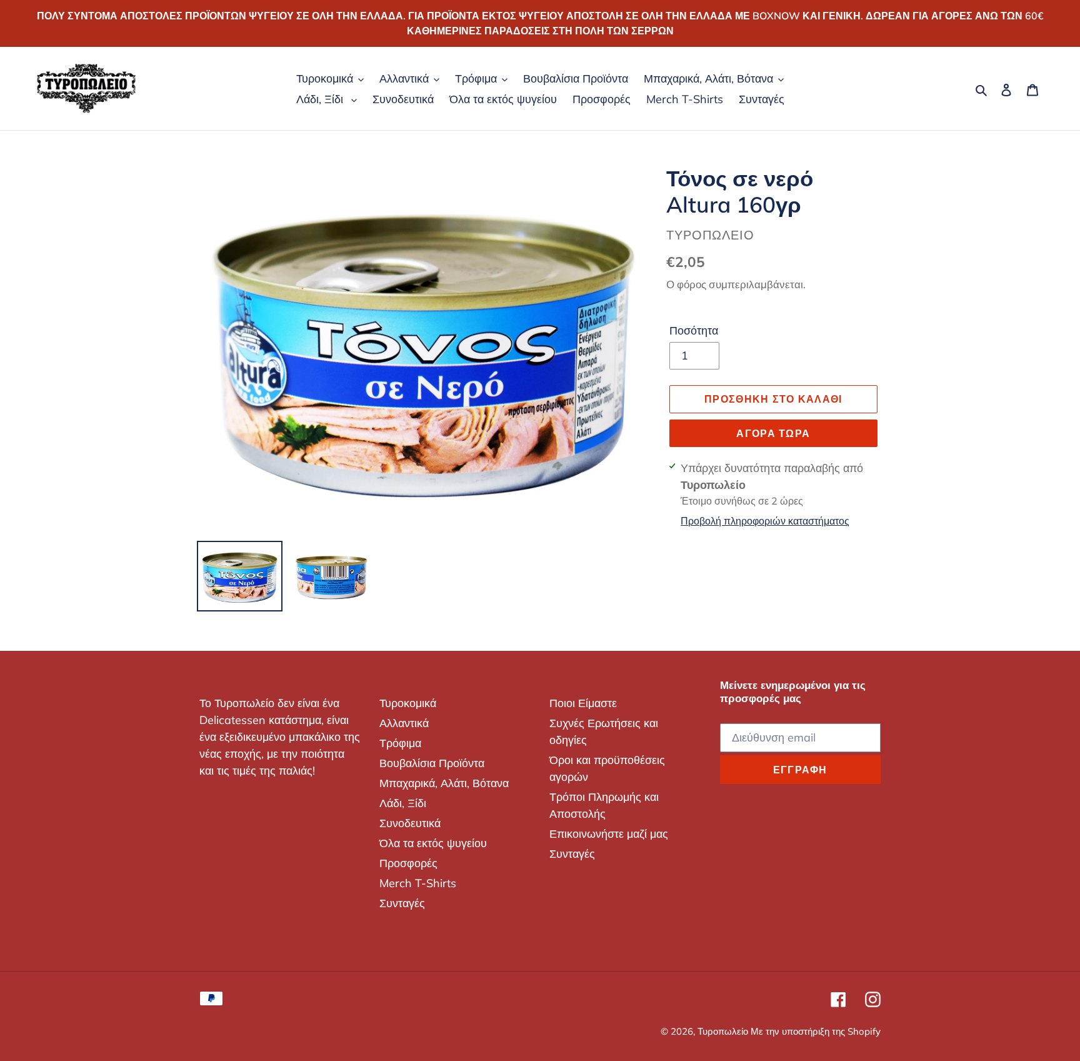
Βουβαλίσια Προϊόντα (431, 763)
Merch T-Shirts (417, 883)
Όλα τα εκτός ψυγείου (433, 843)
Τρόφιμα (400, 743)
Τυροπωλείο (724, 1031)
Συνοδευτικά (410, 823)
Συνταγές (402, 903)
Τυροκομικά (407, 703)
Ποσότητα (693, 330)
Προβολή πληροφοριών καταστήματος (765, 521)
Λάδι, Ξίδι (402, 803)
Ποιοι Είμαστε (583, 703)
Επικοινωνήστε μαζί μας (608, 834)
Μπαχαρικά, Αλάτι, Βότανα (444, 783)
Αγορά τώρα (773, 433)
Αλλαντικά (404, 723)
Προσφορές (408, 863)
